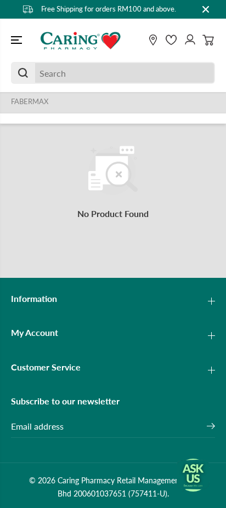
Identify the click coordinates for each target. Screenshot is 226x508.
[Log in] (189, 40)
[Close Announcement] (205, 9)
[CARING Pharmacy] (80, 40)
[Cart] (208, 40)
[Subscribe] (211, 427)
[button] (17, 40)
